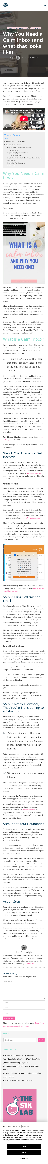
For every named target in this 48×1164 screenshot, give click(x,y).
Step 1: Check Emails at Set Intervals (19, 147)
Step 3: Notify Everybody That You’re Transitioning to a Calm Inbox (24, 159)
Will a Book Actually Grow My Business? (18, 1055)
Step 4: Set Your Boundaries (16, 163)
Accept (24, 1146)
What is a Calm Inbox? (12, 145)
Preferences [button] (38, 1140)
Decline (24, 1152)
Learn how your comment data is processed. (23, 1024)
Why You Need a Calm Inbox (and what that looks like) (23, 43)
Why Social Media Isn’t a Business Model (18, 1080)
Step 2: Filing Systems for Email (17, 153)
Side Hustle (35, 28)
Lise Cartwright (24, 952)
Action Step (11, 166)
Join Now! (30, 963)
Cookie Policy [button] (32, 1137)
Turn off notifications (16, 155)
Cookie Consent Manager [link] (11, 1126)
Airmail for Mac (14, 150)
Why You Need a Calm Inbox (14, 141)
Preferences (24, 1158)
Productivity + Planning (18, 28)
